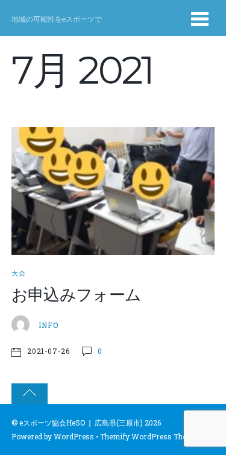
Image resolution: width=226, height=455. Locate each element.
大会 (18, 273)
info (48, 325)
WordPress (74, 436)
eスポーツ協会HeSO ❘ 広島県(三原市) (81, 422)
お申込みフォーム (76, 295)
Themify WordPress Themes (150, 436)
